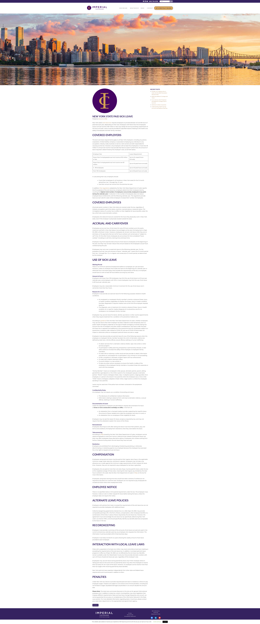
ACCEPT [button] (165, 621)
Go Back (96, 605)
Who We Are (123, 8)
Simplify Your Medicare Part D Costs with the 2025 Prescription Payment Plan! (159, 93)
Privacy (130, 613)
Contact (150, 8)
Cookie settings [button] (157, 621)
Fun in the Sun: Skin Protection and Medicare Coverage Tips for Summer (159, 101)
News (142, 8)
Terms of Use (130, 614)
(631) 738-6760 (153, 1)
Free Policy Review (164, 8)
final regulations (104, 188)
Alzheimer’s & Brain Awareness (159, 104)
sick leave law (107, 122)
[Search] (171, 1)
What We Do (134, 8)
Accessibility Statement (130, 616)
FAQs (102, 434)
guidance (103, 320)
